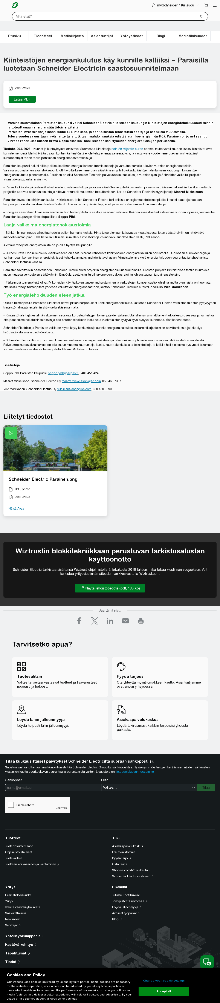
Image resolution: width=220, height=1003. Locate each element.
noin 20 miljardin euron (127, 149)
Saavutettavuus (15, 913)
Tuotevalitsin (13, 858)
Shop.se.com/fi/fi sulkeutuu (131, 870)
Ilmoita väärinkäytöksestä (22, 907)
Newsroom (12, 919)
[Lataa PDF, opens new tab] (22, 99)
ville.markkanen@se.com (74, 389)
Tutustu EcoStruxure (126, 895)
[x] (94, 620)
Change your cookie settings (164, 980)
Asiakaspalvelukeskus (127, 846)
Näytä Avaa (16, 508)
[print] (141, 620)
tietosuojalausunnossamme (135, 771)
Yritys (9, 901)
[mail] (125, 620)
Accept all (164, 991)
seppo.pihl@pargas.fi (63, 373)
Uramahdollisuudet (18, 895)
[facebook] (79, 620)
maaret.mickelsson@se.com (81, 381)
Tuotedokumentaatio (19, 846)
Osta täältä (119, 864)
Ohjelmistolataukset (18, 852)
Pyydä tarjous (121, 858)
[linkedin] (110, 620)
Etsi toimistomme (123, 852)
